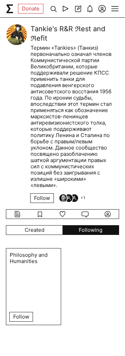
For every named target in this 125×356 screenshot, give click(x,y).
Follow (42, 198)
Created (34, 230)
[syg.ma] (9, 8)
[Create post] (78, 8)
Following (90, 230)
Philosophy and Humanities (29, 258)
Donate (31, 8)
